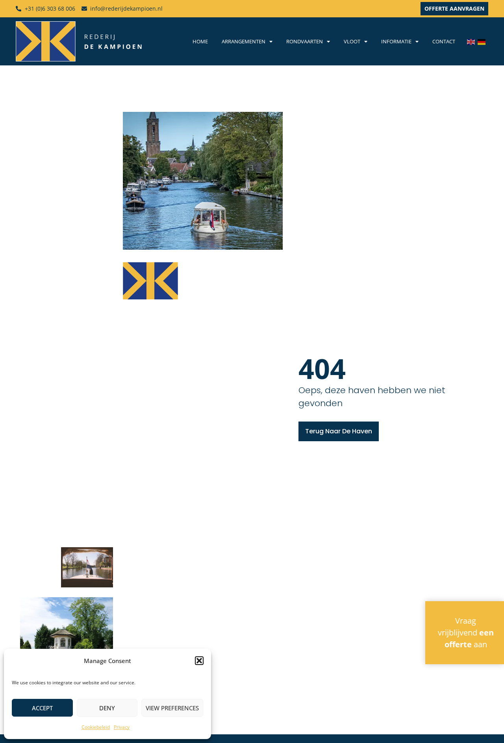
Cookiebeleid (96, 727)
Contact (443, 41)
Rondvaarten (304, 41)
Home (200, 41)
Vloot (352, 41)
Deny (107, 708)
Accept (42, 708)
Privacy (122, 727)
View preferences (172, 708)
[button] (199, 661)
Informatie (396, 41)
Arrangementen (243, 41)
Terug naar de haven (338, 431)
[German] (483, 41)
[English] (472, 41)
